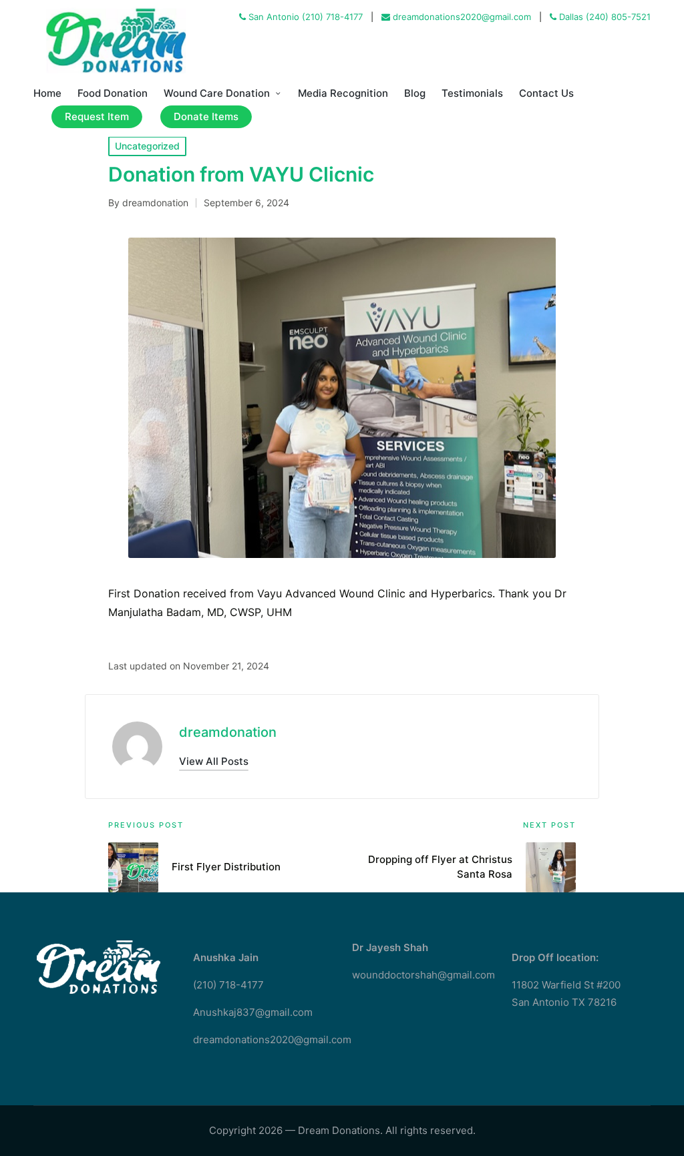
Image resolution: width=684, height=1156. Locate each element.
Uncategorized (147, 146)
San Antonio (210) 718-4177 (304, 16)
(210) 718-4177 (228, 984)
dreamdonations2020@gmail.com (460, 16)
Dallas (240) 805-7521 (603, 16)
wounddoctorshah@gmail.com (423, 974)
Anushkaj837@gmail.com (253, 1012)
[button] (213, 761)
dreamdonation (228, 732)
